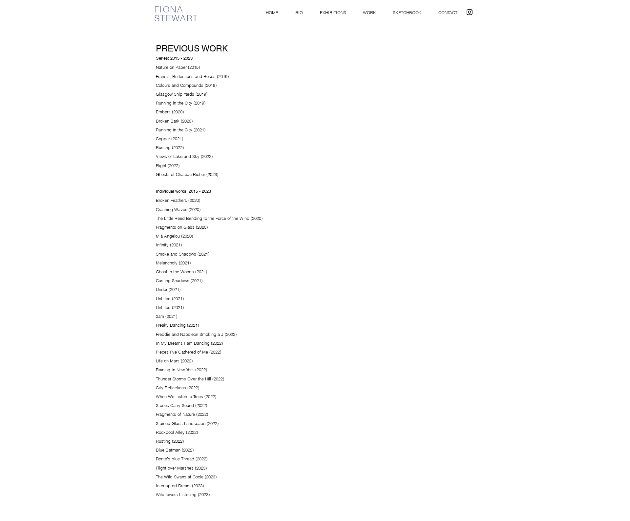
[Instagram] (469, 12)
